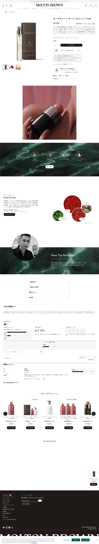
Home (6, 11)
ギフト (19, 8)
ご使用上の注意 (33, 287)
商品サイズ (32, 292)
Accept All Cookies (85, 539)
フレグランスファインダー (8, 505)
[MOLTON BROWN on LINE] (4, 527)
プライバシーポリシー (34, 497)
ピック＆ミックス (26, 8)
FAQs (4, 515)
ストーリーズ (78, 8)
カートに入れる (11, 427)
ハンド (40, 8)
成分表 (31, 297)
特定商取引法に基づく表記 (8, 509)
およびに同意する (33, 497)
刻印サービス (5, 503)
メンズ (65, 8)
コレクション (71, 8)
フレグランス (49, 8)
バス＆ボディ (34, 8)
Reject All (76, 539)
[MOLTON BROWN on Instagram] (6, 527)
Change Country (6, 495)
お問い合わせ (5, 517)
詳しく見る (49, 166)
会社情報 (4, 507)
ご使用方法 (32, 282)
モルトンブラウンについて (8, 496)
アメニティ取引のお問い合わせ (9, 519)
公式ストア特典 (6, 500)
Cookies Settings (66, 539)
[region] (49, 540)
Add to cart (71, 45)
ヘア (44, 8)
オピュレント (12, 11)
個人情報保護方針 (6, 513)
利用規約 (4, 511)
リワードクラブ (6, 498)
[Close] (96, 539)
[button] (5, 414)
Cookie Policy (34, 542)
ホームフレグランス (58, 8)
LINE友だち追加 (25, 503)
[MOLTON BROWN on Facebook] (9, 527)
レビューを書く (91, 23)
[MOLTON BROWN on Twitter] (12, 527)
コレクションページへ (9, 214)
